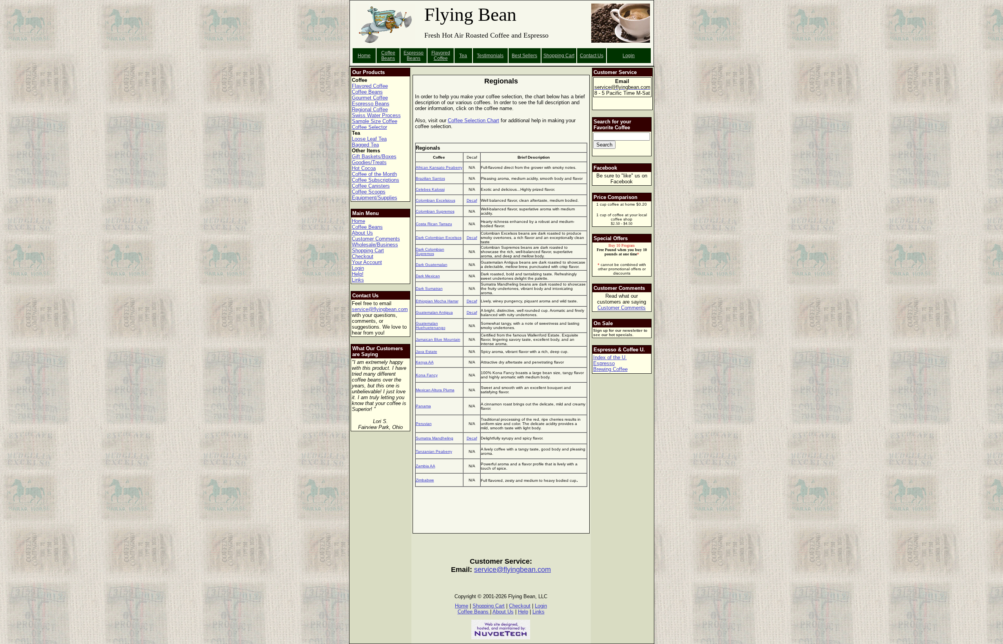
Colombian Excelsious (435, 200)
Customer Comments (376, 239)
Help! (358, 274)
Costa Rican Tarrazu (434, 224)
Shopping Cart (368, 250)
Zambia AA (425, 466)
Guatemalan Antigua (434, 312)
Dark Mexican (428, 276)
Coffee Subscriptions (375, 180)
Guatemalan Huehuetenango (430, 325)
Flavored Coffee (440, 55)
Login (629, 55)
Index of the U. (610, 357)
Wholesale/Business (375, 245)
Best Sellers (524, 55)
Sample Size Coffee (374, 121)
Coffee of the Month (374, 174)
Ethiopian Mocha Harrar (437, 301)
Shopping (554, 55)
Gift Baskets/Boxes (374, 156)
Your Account (367, 262)
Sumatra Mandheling (434, 438)
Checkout (362, 256)
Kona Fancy (427, 375)
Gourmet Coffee (370, 98)
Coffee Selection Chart (473, 120)
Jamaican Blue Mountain (438, 339)
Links (358, 280)
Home (364, 55)
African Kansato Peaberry (439, 167)
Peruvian (424, 423)
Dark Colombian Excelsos (439, 237)
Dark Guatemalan (431, 264)
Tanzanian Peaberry (434, 451)
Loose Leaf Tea (369, 139)
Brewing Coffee (610, 369)
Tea (463, 55)
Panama (423, 406)
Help (523, 612)
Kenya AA (425, 362)
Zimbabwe (425, 480)
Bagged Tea (365, 145)
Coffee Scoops (369, 192)
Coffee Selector (369, 127)
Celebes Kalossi (430, 189)
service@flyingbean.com (380, 309)
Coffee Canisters (371, 186)
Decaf (472, 200)
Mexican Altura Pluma (435, 390)
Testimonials (490, 55)
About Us (362, 233)
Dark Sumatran (429, 288)
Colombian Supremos (435, 211)
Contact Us (591, 55)
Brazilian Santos (430, 178)
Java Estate (426, 351)
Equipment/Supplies (374, 198)
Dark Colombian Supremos (430, 251)
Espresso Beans (414, 55)
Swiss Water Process (376, 115)
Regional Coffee (370, 109)
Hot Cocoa (364, 168)
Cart (569, 55)
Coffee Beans (388, 55)
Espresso (604, 363)
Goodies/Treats (369, 162)
